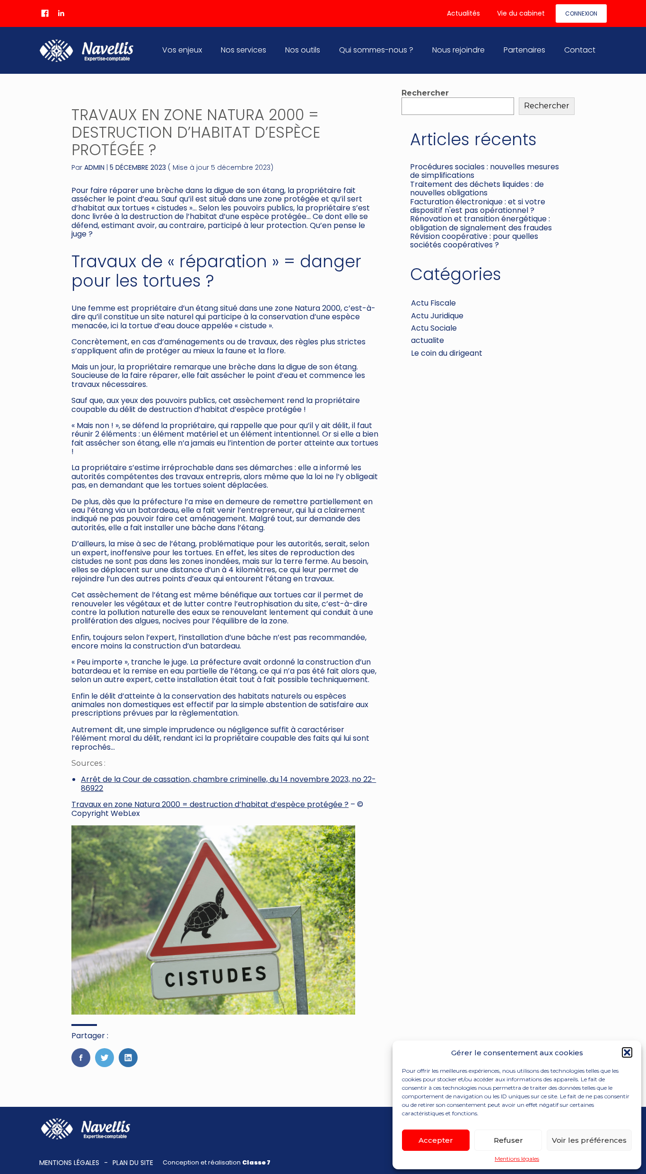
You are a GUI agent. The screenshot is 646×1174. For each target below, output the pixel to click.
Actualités (463, 13)
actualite (427, 340)
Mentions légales (517, 1159)
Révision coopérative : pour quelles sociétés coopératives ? (474, 240)
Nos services (243, 49)
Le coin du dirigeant (446, 353)
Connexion (581, 13)
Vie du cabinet (521, 13)
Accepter (436, 1140)
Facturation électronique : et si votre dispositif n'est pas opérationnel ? (477, 206)
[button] (627, 1052)
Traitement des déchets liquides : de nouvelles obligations (477, 188)
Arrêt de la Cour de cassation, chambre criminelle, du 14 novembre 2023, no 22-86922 (228, 783)
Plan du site (133, 1162)
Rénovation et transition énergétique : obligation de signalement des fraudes (481, 223)
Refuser (508, 1140)
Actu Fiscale (433, 303)
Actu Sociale (434, 328)
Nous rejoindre (458, 49)
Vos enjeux (182, 49)
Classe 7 (256, 1162)
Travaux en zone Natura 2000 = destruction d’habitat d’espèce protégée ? (210, 804)
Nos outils (302, 49)
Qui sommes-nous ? (376, 49)
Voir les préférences (589, 1140)
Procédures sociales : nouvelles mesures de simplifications (484, 171)
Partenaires (524, 49)
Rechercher (425, 92)
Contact (579, 49)
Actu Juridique (437, 315)
